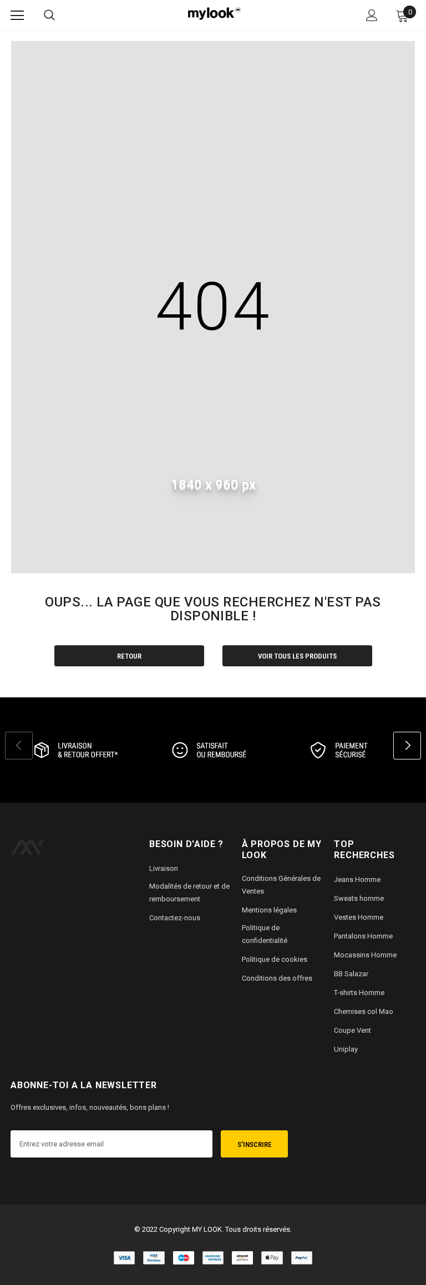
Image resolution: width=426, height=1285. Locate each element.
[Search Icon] (49, 15)
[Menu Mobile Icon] (17, 15)
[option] (74, 750)
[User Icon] (372, 15)
